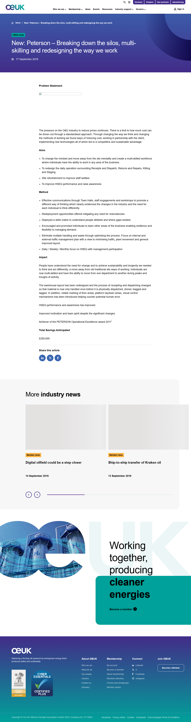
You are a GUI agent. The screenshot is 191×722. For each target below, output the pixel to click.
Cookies (130, 717)
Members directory (115, 678)
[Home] (13, 22)
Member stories (114, 687)
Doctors (140, 9)
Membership (75, 9)
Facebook (140, 674)
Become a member (115, 670)
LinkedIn (139, 665)
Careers (149, 2)
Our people (87, 674)
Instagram (140, 678)
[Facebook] (58, 357)
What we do (87, 670)
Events (96, 9)
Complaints (141, 717)
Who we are (58, 9)
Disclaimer (106, 717)
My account (112, 665)
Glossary (85, 687)
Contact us (86, 683)
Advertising (178, 2)
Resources (107, 9)
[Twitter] (50, 357)
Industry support (123, 9)
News (87, 9)
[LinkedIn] (42, 357)
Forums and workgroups (118, 683)
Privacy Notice (119, 717)
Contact (138, 2)
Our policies (163, 2)
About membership (115, 674)
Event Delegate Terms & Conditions (163, 717)
